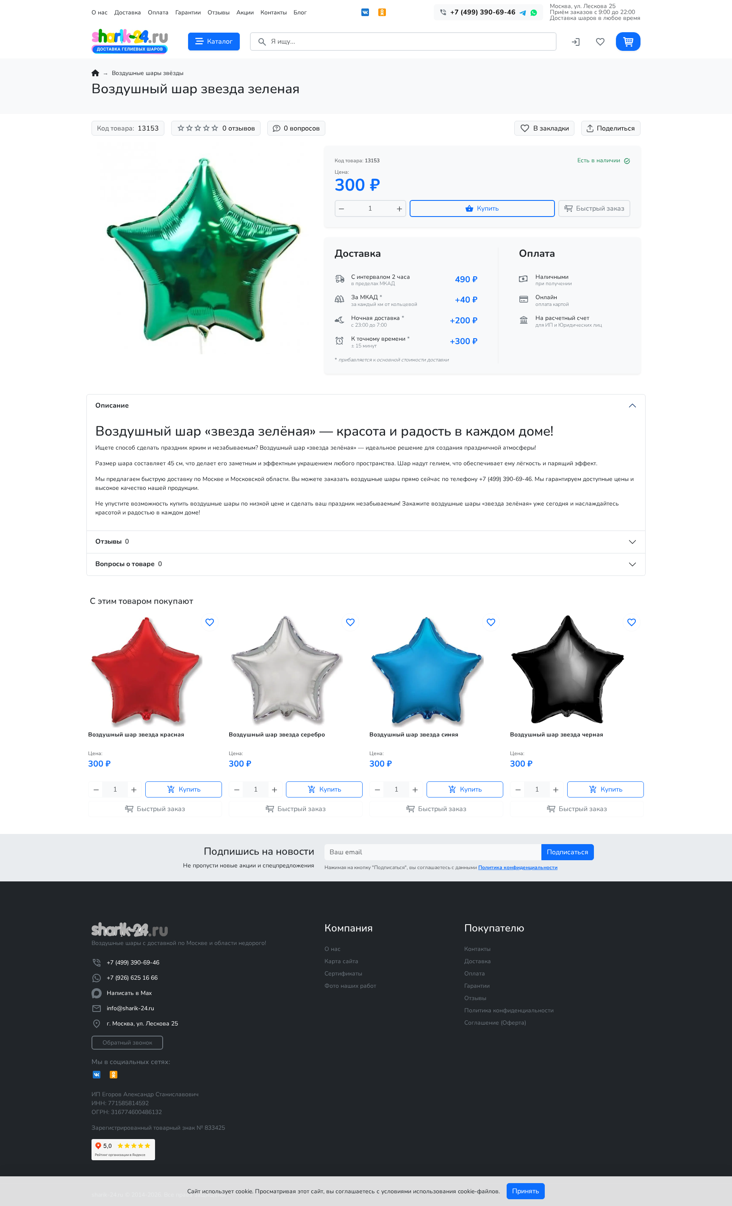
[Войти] (576, 41)
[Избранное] (600, 41)
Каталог (220, 41)
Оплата (158, 12)
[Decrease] (341, 208)
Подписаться (567, 852)
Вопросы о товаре (128, 564)
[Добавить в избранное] (210, 622)
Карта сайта (341, 961)
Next (643, 728)
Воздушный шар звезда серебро (136, 735)
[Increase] (399, 208)
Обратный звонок (127, 1043)
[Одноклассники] (382, 12)
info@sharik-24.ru (130, 1008)
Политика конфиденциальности (509, 1010)
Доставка (127, 12)
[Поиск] (262, 41)
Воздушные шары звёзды (147, 73)
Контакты (274, 12)
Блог (300, 12)
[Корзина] (628, 41)
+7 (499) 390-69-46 (133, 963)
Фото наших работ (350, 986)
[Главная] (95, 73)
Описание (112, 405)
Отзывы (219, 12)
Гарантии (188, 12)
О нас (100, 12)
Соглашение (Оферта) (495, 1023)
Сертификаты (343, 974)
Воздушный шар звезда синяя (273, 735)
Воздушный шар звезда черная (416, 735)
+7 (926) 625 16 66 (132, 978)
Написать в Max (129, 993)
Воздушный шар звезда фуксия (557, 735)
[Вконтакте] (365, 12)
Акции (245, 12)
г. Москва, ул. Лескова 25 (142, 1024)
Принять (525, 1191)
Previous (89, 728)
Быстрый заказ (600, 208)
